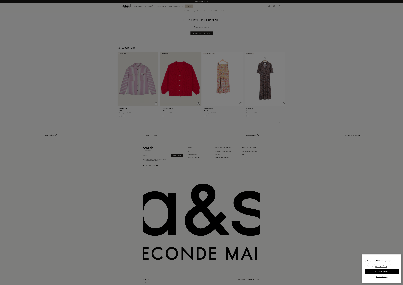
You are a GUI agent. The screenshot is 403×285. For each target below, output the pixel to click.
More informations (381, 267)
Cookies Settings (381, 277)
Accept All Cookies (381, 271)
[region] (381, 268)
